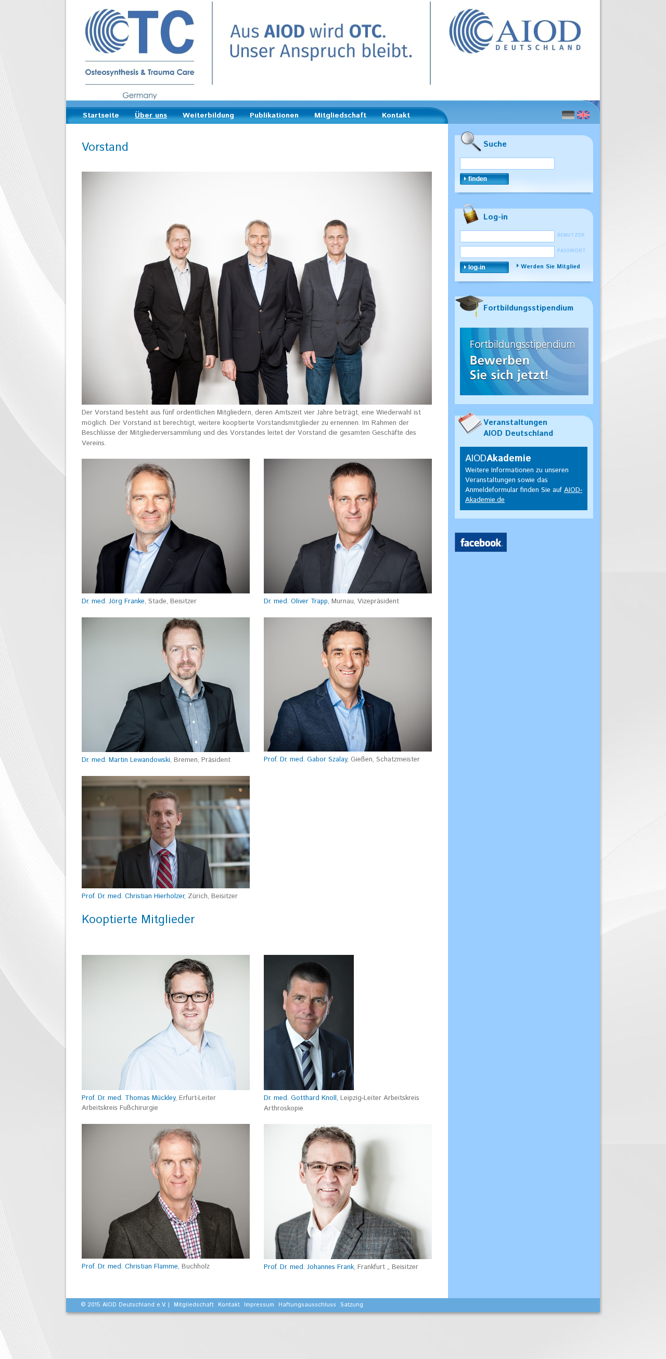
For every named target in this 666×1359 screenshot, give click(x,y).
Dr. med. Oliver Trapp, (297, 601)
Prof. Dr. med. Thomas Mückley (128, 1098)
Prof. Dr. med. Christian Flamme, (131, 1267)
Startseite (101, 115)
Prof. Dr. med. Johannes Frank (309, 1267)
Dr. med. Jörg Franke (113, 601)
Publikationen (271, 117)
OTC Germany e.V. (333, 50)
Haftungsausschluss (307, 1305)
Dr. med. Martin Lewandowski (126, 760)
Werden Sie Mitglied (550, 267)
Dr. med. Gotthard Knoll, (301, 1098)
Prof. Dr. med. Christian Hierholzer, (134, 896)
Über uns (148, 117)
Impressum (259, 1305)
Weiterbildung (205, 117)
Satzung (351, 1305)
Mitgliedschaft (337, 117)
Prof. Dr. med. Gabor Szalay (305, 760)
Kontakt (396, 115)
